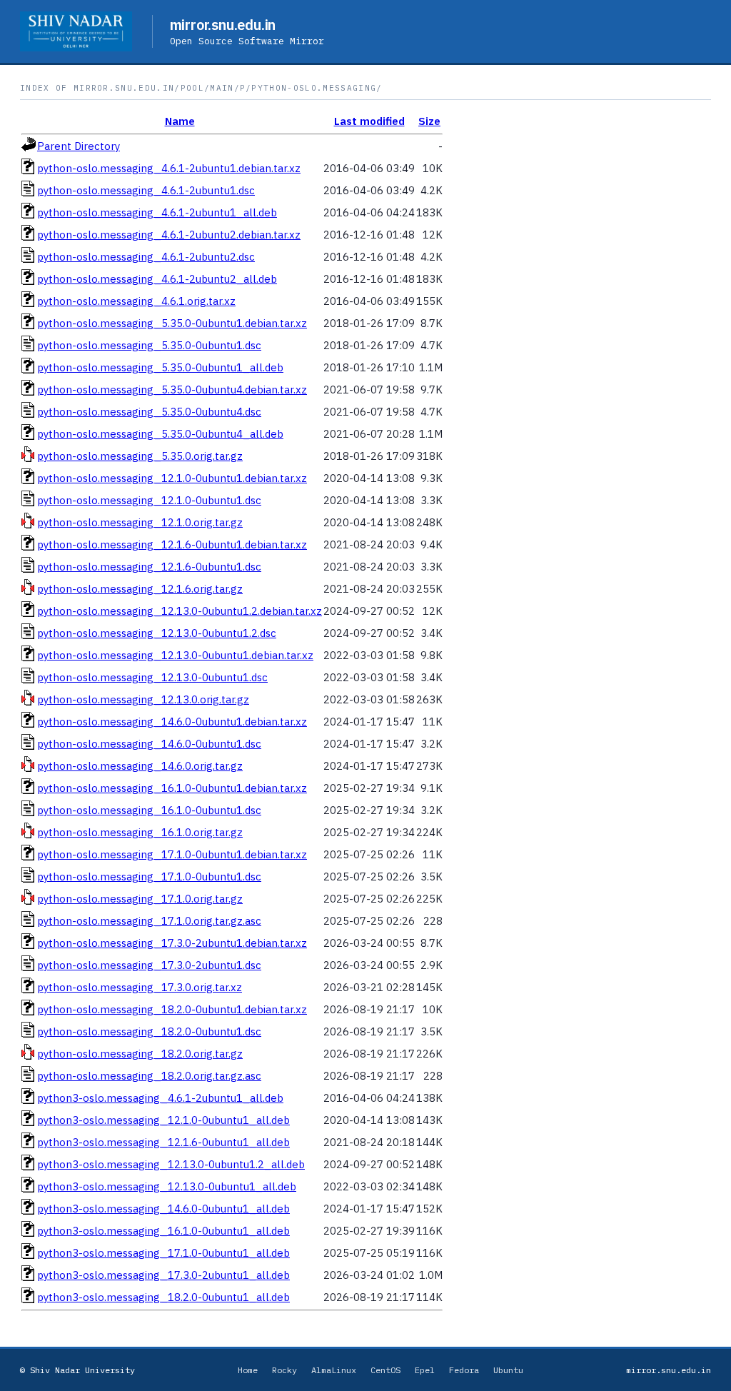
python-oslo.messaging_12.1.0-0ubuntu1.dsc (149, 500)
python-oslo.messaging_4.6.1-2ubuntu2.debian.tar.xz (169, 234)
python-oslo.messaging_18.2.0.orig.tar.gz (140, 1053)
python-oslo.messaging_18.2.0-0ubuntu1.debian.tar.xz (172, 1009)
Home (248, 1370)
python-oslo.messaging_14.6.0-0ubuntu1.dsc (149, 743)
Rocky (284, 1370)
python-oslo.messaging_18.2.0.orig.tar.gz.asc (149, 1076)
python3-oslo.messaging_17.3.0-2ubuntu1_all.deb (163, 1275)
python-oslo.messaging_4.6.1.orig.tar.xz (136, 301)
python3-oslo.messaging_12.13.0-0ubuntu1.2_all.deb (171, 1164)
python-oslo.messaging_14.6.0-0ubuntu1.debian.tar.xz (172, 721)
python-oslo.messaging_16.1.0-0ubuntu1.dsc (149, 810)
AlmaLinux (333, 1370)
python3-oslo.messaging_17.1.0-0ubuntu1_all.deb (163, 1253)
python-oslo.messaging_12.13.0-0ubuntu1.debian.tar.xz (175, 655)
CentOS (385, 1370)
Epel (425, 1370)
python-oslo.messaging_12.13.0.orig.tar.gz (143, 699)
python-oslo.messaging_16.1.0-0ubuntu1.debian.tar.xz (172, 788)
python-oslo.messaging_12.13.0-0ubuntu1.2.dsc (156, 633)
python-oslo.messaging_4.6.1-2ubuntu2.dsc (146, 256)
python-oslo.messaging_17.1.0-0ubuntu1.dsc (149, 876)
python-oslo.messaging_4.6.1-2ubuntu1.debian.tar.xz (169, 168)
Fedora (464, 1370)
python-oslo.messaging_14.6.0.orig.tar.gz (140, 766)
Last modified (369, 121)
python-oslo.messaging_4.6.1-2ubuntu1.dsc (146, 190)
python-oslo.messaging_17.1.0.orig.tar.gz (140, 898)
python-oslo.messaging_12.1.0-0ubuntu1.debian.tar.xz (172, 478)
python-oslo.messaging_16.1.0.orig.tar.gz (140, 832)
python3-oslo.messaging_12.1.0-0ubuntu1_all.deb (163, 1120)
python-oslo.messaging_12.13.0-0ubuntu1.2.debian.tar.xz (179, 611)
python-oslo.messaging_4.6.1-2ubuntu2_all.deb (157, 279)
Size (429, 121)
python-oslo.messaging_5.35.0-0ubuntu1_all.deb (160, 367)
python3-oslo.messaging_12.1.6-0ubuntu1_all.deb (163, 1142)
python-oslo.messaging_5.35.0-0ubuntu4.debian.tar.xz (172, 389)
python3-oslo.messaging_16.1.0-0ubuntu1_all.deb (163, 1230)
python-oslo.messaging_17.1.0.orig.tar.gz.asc (149, 921)
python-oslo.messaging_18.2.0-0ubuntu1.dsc (149, 1031)
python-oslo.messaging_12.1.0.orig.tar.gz (140, 522)
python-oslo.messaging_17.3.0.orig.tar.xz (139, 987)
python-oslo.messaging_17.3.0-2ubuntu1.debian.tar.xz (172, 943)
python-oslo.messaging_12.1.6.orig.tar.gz (140, 589)
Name (180, 121)
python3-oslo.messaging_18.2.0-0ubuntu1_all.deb (163, 1297)
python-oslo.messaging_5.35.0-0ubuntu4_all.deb (160, 434)
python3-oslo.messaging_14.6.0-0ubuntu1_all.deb (163, 1208)
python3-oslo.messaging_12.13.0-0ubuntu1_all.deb (166, 1186)
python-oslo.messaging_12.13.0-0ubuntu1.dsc (152, 677)
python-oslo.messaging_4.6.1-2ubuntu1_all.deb (157, 212)
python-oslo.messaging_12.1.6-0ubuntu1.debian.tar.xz (172, 544)
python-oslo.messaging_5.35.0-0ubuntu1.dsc (149, 345)
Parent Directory (78, 146)
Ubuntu (508, 1370)
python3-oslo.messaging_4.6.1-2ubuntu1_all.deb (160, 1098)
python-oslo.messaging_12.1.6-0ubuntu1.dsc (149, 566)
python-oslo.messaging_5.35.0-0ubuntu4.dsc (149, 411)
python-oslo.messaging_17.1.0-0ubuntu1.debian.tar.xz (172, 854)
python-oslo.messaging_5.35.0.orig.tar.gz (140, 456)
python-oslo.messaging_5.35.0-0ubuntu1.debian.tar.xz (172, 323)
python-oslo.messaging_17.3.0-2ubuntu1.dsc (149, 965)
